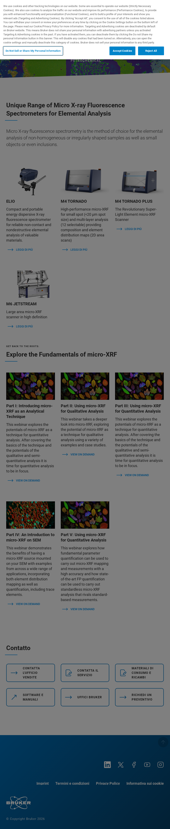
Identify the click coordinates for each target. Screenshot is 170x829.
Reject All (151, 50)
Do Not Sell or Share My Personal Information (33, 50)
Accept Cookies (122, 50)
